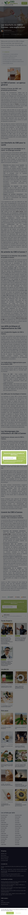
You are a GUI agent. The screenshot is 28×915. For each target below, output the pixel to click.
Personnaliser (18, 913)
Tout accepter (10, 913)
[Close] (24, 452)
